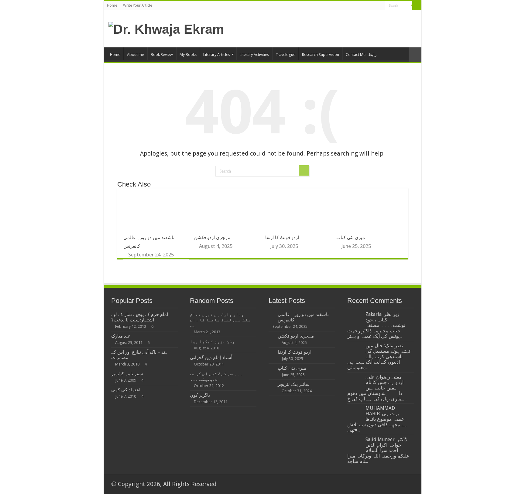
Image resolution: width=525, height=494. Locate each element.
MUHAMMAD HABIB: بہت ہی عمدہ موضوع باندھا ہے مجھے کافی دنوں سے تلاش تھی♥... (377, 419)
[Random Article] (415, 54)
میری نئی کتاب (350, 237)
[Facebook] (363, 6)
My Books (188, 54)
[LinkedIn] (374, 6)
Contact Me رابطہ (361, 54)
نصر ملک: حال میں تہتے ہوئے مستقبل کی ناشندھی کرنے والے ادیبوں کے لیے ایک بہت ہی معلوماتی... (378, 356)
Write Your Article (137, 5)
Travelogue (285, 54)
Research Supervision (320, 54)
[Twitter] (369, 6)
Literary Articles (216, 54)
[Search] (416, 5)
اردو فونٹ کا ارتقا (282, 237)
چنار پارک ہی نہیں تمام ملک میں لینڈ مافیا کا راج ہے (220, 320)
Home (112, 5)
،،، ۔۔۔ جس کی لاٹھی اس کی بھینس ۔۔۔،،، (216, 376)
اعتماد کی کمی (125, 390)
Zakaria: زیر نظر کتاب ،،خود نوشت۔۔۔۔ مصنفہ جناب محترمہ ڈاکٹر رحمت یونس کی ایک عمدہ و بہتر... (376, 325)
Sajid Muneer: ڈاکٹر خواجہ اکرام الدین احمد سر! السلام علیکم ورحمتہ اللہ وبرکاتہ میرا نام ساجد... (378, 450)
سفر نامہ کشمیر (127, 373)
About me (135, 54)
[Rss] (351, 6)
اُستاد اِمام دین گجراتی (211, 357)
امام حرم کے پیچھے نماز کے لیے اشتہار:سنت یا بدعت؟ (139, 317)
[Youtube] (380, 6)
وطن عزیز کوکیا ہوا (212, 341)
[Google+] (357, 6)
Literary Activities (254, 54)
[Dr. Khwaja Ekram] (166, 28)
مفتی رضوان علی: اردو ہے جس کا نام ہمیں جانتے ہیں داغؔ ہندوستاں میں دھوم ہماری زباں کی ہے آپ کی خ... (377, 388)
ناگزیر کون (200, 395)
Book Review (162, 54)
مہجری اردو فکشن (212, 237)
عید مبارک (121, 336)
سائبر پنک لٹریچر (294, 384)
